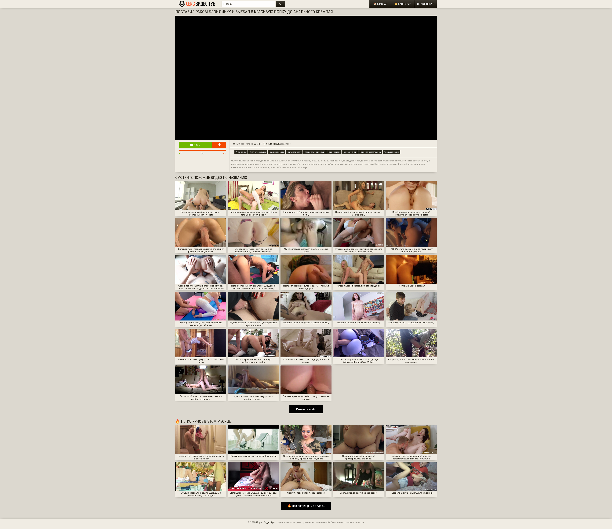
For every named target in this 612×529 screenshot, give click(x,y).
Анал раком (241, 152)
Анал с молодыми (258, 152)
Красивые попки (276, 152)
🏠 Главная (380, 4)
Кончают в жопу (294, 152)
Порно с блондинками (314, 152)
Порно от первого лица (370, 152)
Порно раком (333, 152)
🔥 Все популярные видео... (306, 506)
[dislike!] (219, 145)
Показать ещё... (306, 409)
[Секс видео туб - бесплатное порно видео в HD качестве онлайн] (196, 3)
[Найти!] (280, 4)
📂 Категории (403, 4)
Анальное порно (391, 152)
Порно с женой (349, 152)
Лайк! (196, 145)
